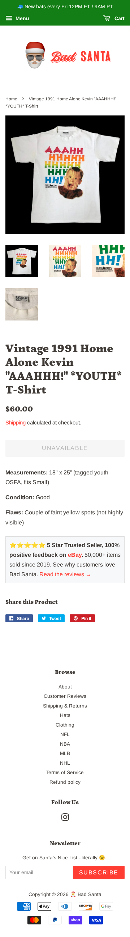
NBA (65, 744)
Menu (21, 18)
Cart (119, 18)
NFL (65, 734)
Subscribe (98, 872)
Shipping (15, 422)
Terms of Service (65, 772)
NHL (65, 763)
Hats (65, 715)
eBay (75, 555)
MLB (65, 753)
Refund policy (65, 782)
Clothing (65, 725)
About (65, 687)
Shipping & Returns (65, 706)
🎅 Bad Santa (85, 894)
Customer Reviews (65, 696)
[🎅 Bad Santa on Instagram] (65, 819)
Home (11, 98)
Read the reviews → (65, 574)
